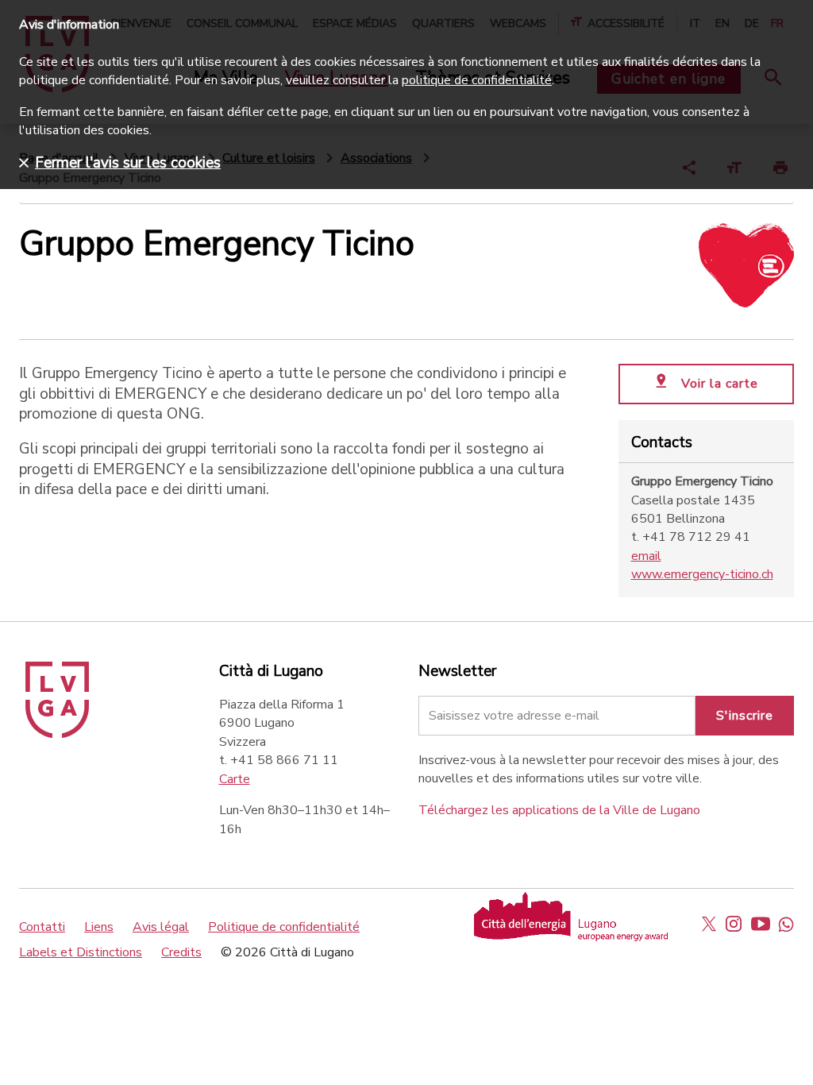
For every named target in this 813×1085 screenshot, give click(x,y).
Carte (234, 779)
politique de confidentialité (477, 80)
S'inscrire (744, 715)
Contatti (42, 927)
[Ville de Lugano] (57, 734)
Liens (99, 927)
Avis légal (161, 927)
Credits (181, 952)
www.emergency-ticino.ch (702, 574)
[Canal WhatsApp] (786, 923)
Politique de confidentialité (284, 927)
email (646, 556)
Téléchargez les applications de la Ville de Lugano (559, 810)
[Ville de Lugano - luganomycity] (709, 924)
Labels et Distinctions (80, 952)
